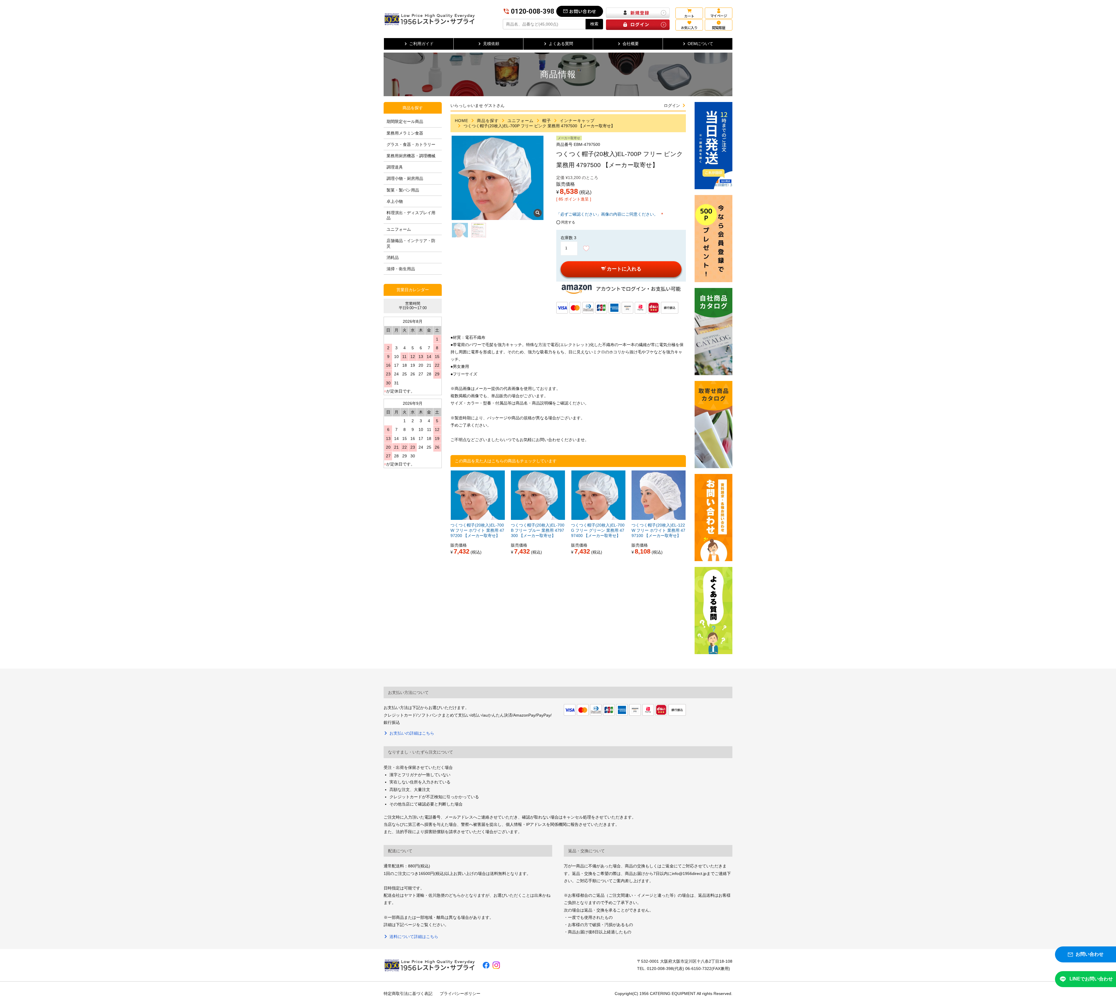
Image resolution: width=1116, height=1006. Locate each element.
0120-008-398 (532, 11)
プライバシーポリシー (460, 993)
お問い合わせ (582, 11)
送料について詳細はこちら (413, 936)
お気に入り (689, 27)
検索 (594, 24)
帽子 (546, 120)
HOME (461, 120)
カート (689, 15)
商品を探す (488, 120)
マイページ (718, 15)
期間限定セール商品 (405, 121)
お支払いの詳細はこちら (411, 733)
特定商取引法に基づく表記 (408, 993)
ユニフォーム (520, 120)
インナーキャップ (577, 120)
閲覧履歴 (718, 27)
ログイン (672, 105)
